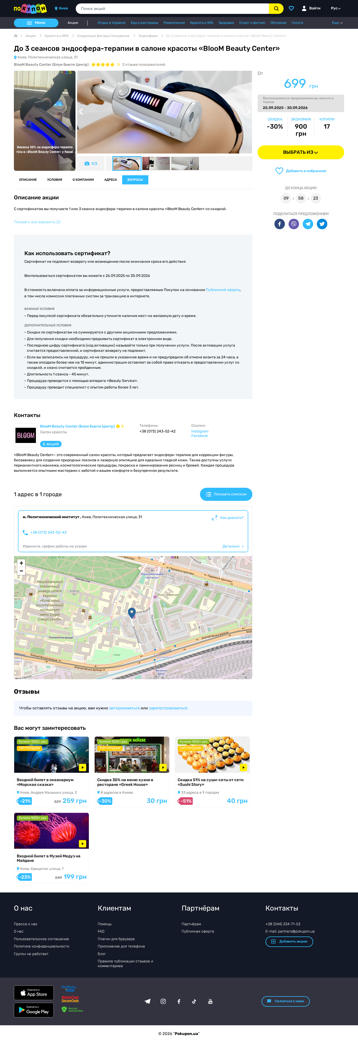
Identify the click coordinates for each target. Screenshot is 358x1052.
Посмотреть (32, 766)
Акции (73, 23)
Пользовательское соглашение (41, 939)
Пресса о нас (25, 924)
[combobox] (172, 8)
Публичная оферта (198, 931)
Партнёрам (191, 924)
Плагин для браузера (116, 939)
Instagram (199, 431)
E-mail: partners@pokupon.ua (290, 931)
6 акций (51, 443)
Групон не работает (31, 954)
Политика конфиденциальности (41, 946)
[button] (132, 613)
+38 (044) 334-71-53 (282, 924)
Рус (334, 8)
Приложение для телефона (121, 946)
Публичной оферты (223, 290)
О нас (19, 931)
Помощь (105, 924)
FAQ (101, 931)
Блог (102, 954)
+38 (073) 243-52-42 (48, 532)
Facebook (199, 436)
